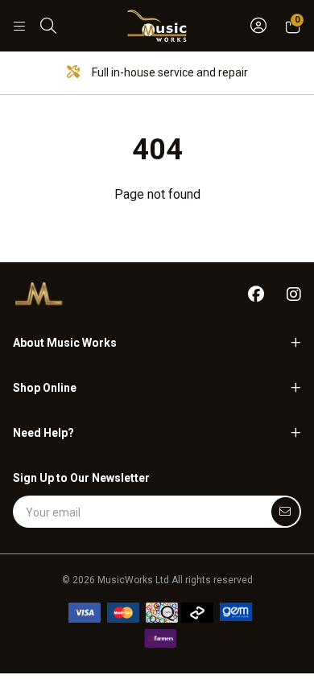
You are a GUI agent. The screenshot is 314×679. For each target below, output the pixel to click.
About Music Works (65, 342)
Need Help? (43, 432)
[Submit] (285, 511)
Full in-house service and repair (168, 72)
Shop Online (44, 387)
